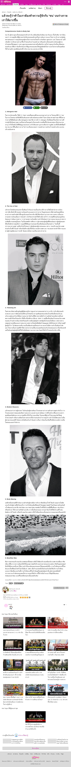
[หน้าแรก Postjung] (7, 1)
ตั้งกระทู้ (48, 8)
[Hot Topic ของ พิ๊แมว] (5, 592)
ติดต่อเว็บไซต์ (55, 761)
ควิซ (44, 4)
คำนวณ (49, 4)
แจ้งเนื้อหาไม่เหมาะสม (35, 764)
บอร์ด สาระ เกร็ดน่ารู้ (17, 12)
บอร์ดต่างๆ (32, 8)
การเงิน (54, 4)
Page (59, 4)
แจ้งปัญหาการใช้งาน (64, 761)
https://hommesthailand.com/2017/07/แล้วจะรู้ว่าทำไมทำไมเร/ (43, 580)
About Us (48, 761)
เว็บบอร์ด (15, 4)
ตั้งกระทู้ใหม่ (35, 748)
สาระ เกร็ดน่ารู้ (23, 735)
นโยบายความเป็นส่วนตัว (18, 761)
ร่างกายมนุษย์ (18, 583)
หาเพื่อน (22, 4)
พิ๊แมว (8, 27)
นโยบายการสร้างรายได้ (39, 761)
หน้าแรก (3, 4)
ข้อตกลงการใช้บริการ (7, 761)
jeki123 (10, 604)
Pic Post (39, 4)
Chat (26, 4)
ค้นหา (40, 8)
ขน (10, 583)
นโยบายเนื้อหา (29, 761)
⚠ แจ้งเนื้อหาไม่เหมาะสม (59, 587)
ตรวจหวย (9, 4)
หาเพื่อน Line (32, 4)
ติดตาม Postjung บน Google (61, 24)
